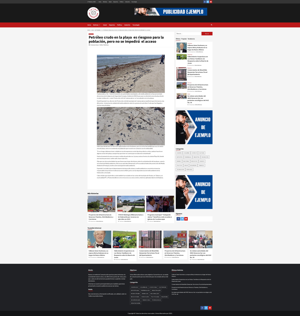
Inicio (100, 1)
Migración (205, 157)
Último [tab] (178, 39)
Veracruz (91, 34)
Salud (110, 1)
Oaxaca (202, 161)
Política (121, 1)
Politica (179, 165)
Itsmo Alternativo (161, 313)
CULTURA (201, 153)
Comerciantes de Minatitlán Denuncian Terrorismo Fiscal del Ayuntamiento (197, 72)
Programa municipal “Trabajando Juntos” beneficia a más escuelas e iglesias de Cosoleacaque (160, 217)
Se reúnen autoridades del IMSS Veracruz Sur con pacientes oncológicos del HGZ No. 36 (192, 293)
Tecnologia (180, 169)
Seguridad (190, 54)
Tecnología (134, 1)
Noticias (105, 1)
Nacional (186, 161)
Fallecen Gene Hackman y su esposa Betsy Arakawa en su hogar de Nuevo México (197, 47)
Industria (127, 1)
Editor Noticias (104, 45)
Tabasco (201, 165)
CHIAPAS (179, 153)
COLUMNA (186, 153)
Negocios (190, 68)
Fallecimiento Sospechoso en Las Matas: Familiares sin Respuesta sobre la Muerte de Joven (191, 280)
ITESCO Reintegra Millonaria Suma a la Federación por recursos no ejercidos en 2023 (130, 217)
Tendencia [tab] (191, 39)
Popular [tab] (184, 39)
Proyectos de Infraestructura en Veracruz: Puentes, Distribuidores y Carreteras (101, 217)
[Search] (211, 24)
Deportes (115, 1)
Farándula (190, 43)
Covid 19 (194, 153)
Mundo (179, 161)
